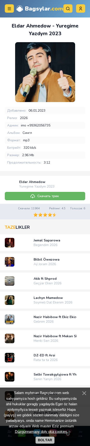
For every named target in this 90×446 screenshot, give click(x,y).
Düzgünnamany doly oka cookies (41, 431)
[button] (80, 8)
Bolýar (45, 440)
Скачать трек (48, 196)
